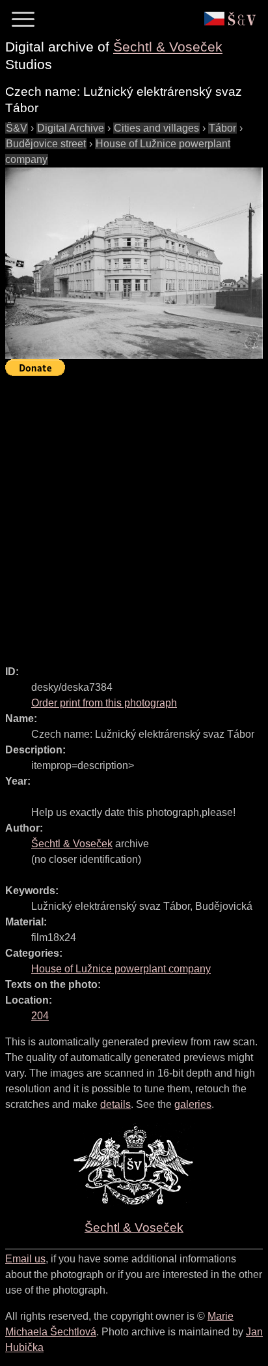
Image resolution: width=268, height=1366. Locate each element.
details (115, 1104)
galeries (192, 1104)
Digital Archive (70, 128)
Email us (25, 1258)
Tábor (222, 128)
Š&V (16, 128)
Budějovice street (46, 143)
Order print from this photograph (104, 702)
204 (40, 1015)
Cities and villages (156, 128)
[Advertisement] (134, 515)
